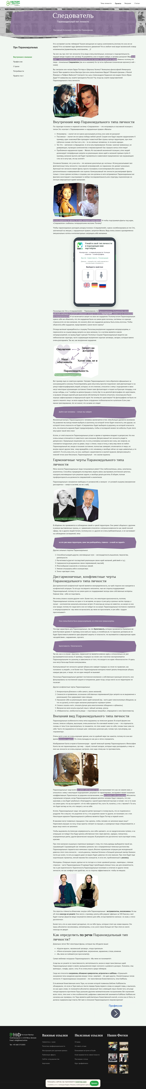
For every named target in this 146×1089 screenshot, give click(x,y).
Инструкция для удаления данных (54, 1050)
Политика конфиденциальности (53, 1046)
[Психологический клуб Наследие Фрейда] (13, 3)
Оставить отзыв (80, 1046)
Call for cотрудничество (50, 1059)
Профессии (115, 1005)
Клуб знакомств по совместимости (87, 1055)
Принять (94, 1083)
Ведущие (128, 3)
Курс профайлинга (81, 1063)
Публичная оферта (49, 1055)
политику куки (80, 1082)
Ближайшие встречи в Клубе (85, 1050)
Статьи (137, 3)
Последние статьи (81, 1059)
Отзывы (77, 1042)
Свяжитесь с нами (48, 1042)
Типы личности (106, 3)
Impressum (46, 1063)
